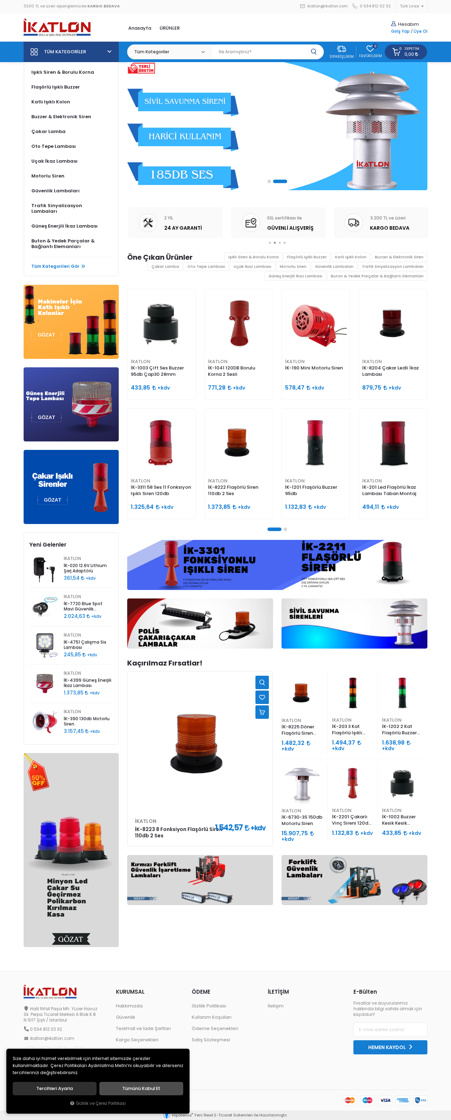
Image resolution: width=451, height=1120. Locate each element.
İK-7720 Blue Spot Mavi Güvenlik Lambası (83, 607)
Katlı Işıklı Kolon (50, 102)
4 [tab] (284, 242)
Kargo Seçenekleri (137, 1039)
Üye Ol (420, 31)
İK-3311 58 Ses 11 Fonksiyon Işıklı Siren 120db (161, 490)
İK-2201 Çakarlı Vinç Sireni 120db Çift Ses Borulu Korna (351, 820)
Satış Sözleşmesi (211, 1039)
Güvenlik (125, 1017)
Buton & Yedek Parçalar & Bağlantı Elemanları (63, 244)
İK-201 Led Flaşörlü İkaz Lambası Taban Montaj (389, 490)
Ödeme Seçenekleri (215, 1028)
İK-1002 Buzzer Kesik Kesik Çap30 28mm (399, 820)
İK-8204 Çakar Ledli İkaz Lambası (390, 371)
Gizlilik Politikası (209, 1006)
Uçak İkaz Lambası (54, 161)
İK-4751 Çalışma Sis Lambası (85, 645)
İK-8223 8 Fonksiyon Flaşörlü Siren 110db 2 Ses (178, 832)
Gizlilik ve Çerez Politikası (101, 1103)
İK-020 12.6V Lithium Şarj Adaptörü (85, 568)
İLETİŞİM (278, 991)
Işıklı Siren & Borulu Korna (62, 72)
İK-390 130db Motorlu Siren (87, 721)
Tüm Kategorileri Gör (55, 266)
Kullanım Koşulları (211, 1017)
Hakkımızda (129, 1006)
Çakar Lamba (48, 131)
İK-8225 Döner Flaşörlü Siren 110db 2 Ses (298, 730)
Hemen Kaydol (387, 1047)
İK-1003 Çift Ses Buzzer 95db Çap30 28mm (157, 371)
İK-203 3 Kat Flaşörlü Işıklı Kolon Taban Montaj (347, 730)
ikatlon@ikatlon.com (327, 6)
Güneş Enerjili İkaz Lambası (64, 226)
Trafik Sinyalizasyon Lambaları (56, 208)
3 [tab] (279, 242)
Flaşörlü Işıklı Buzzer (55, 87)
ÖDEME (201, 991)
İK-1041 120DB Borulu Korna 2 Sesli (231, 371)
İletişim (276, 1006)
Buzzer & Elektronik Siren (61, 116)
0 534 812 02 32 (375, 6)
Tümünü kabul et (141, 1088)
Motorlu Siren (47, 176)
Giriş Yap (400, 31)
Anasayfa (139, 28)
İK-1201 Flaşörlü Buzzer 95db (311, 490)
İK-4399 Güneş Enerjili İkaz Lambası (87, 683)
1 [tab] (274, 181)
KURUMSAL (130, 991)
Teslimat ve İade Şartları (143, 1028)
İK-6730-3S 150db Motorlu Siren (302, 820)
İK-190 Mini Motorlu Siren (314, 368)
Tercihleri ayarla (54, 1088)
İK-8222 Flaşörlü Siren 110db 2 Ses (233, 490)
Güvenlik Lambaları (55, 190)
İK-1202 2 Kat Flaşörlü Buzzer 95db (399, 730)
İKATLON (140, 361)
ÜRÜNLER (170, 28)
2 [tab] (285, 181)
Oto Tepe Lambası (53, 146)
